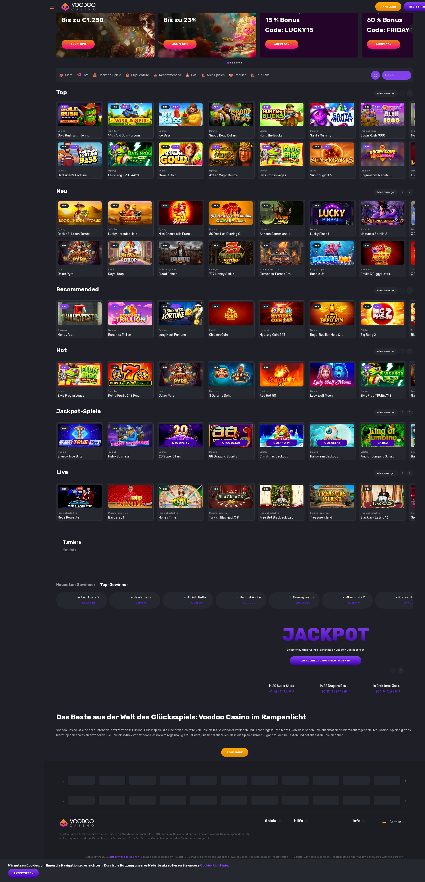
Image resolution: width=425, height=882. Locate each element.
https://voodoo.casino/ (124, 856)
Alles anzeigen (386, 93)
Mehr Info (69, 550)
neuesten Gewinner (76, 585)
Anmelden (388, 6)
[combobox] (396, 75)
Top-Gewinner (114, 585)
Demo (79, 122)
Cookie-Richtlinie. (214, 865)
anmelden (78, 44)
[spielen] (80, 113)
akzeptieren (23, 873)
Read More (234, 752)
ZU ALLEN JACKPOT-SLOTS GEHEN (325, 660)
